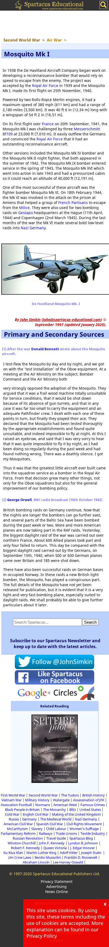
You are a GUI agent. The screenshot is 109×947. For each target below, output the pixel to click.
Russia (14, 819)
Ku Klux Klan (13, 852)
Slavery (37, 828)
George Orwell (19, 499)
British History (93, 795)
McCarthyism (17, 828)
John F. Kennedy (52, 843)
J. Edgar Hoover (82, 847)
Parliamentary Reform (18, 833)
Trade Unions (66, 833)
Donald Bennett (45, 349)
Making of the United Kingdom (76, 814)
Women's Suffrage (84, 828)
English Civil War (35, 814)
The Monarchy (54, 809)
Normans (42, 804)
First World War (13, 795)
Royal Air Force (45, 85)
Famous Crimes (92, 804)
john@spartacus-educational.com (72, 319)
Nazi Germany (33, 227)
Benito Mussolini (48, 857)
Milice (24, 207)
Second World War (43, 795)
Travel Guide (56, 838)
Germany (29, 819)
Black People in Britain (22, 809)
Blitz (72, 809)
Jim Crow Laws (19, 857)
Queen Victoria (55, 847)
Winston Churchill (21, 843)
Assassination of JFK (88, 800)
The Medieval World (55, 819)
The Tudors (70, 795)
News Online (56, 891)
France (48, 123)
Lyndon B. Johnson (83, 843)
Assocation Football (16, 804)
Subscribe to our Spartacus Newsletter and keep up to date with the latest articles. (55, 643)
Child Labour (56, 828)
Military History (37, 800)
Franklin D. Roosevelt (80, 857)
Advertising (56, 886)
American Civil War (18, 823)
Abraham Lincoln (36, 862)
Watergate (61, 800)
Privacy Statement (56, 881)
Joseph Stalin (91, 852)
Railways (45, 833)
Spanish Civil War (49, 823)
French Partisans (73, 202)
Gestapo (25, 212)
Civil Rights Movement (84, 823)
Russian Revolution (28, 838)
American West (65, 804)
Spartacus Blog (81, 838)
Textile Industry (92, 833)
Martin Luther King (41, 852)
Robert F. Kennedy (25, 847)
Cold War (12, 814)
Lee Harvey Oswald (68, 862)
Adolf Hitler (69, 852)
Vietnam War (11, 800)
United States (90, 809)
